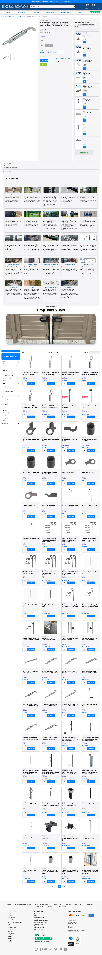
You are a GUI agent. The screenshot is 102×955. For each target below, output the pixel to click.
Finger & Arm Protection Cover (51, 269)
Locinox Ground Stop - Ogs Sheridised (49, 837)
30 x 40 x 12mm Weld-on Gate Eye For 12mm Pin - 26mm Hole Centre (87, 113)
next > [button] (71, 887)
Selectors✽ (21, 12)
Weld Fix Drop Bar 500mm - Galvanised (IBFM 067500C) (30, 705)
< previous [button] (52, 887)
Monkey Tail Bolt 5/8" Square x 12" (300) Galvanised (30, 373)
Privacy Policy (89, 904)
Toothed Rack (51, 246)
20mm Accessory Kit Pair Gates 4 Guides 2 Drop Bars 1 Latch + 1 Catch (90, 540)
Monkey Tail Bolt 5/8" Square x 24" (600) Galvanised (70, 373)
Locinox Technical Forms (15, 922)
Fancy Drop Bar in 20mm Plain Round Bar (70, 406)
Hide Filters (10, 351)
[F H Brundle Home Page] (15, 7)
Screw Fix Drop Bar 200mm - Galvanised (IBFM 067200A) (50, 672)
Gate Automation (39, 926)
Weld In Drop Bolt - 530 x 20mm (29, 871)
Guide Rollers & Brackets (32, 247)
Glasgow (10, 931)
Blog (80, 12)
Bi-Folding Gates (13, 292)
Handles (88, 198)
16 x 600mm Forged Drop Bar (90, 505)
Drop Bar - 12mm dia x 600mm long (90, 572)
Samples (10, 915)
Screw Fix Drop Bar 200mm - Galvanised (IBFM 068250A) (50, 705)
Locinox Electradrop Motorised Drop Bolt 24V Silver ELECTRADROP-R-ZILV (70, 772)
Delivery (78, 904)
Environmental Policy (42, 904)
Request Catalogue (65, 12)
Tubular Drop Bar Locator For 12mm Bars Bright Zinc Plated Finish (50, 872)
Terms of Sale (57, 904)
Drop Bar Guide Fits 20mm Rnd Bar (50, 439)
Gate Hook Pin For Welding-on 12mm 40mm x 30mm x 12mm (87, 48)
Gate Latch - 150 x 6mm (86, 74)
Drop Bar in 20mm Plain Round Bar (90, 406)
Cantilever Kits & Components (50, 292)
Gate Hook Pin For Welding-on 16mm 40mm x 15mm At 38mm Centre (87, 34)
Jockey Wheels (88, 246)
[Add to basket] (84, 42)
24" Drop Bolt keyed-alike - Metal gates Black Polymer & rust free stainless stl (70, 739)
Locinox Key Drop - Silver (29, 837)
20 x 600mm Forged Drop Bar (30, 538)
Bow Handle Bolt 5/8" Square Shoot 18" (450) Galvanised (30, 406)
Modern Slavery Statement (44, 906)
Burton (10, 941)
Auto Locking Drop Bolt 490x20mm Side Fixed (48, 638)
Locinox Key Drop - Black (89, 804)
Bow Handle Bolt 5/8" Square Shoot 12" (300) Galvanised (90, 373)
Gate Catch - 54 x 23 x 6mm (87, 139)
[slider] (3, 363)
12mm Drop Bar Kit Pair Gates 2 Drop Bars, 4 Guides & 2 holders (30, 573)
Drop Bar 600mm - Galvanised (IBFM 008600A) (30, 672)
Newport (10, 940)
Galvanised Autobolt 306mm (30, 804)
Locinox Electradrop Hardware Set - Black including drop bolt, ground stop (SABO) (90, 739)
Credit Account (62, 906)
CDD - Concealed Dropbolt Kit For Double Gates (70, 638)
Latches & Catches (32, 221)
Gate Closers (32, 197)
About (9, 904)
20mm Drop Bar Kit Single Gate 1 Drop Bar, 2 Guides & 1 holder (30, 638)
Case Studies (11, 917)
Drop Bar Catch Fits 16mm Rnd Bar (30, 473)
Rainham (10, 929)
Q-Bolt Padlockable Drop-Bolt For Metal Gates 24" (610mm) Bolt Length (90, 872)
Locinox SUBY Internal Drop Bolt (89, 705)
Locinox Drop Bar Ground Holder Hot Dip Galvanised (69, 804)
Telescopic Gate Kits (69, 292)
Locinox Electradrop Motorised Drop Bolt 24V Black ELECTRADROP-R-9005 (50, 772)
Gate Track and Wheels (69, 246)
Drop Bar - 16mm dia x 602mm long (30, 605)
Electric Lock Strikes (32, 269)
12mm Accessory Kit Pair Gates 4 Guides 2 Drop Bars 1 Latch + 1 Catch (50, 540)
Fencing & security (39, 917)
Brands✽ (36, 12)
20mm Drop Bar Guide (28, 505)
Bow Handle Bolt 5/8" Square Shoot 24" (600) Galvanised (50, 406)
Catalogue (10, 914)
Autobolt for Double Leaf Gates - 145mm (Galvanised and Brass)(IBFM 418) (89, 772)
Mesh (35, 915)
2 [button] (64, 887)
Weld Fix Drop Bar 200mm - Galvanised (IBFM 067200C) (89, 672)
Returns (68, 904)
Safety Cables (13, 245)
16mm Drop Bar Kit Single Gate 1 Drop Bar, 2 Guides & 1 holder (90, 605)
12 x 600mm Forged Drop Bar (70, 505)
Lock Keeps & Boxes (51, 223)
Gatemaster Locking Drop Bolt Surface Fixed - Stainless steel (50, 804)
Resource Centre (51, 12)
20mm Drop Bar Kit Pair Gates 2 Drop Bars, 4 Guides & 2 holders (70, 573)
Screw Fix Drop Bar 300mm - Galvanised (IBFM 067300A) (30, 738)
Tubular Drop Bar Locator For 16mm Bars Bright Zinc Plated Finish (87, 100)
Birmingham (11, 933)
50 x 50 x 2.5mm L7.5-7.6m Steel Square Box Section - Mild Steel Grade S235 (87, 87)
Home (2, 16)
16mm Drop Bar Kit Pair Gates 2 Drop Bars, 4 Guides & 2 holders (50, 573)
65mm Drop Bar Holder (48, 505)
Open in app (65, 59)
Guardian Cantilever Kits (13, 269)
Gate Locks (69, 223)
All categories (11, 919)
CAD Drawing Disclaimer (23, 904)
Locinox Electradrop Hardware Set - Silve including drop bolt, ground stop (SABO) (30, 772)
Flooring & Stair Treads (40, 922)
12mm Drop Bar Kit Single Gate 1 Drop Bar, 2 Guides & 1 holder (70, 605)
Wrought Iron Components (42, 919)
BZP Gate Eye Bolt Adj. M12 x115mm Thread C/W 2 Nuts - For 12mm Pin (87, 61)
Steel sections (38, 914)
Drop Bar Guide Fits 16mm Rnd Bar (30, 439)
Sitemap (10, 924)
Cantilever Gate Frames (87, 269)
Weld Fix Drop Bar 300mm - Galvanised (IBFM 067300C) (50, 738)
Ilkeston (10, 936)
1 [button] (59, 887)
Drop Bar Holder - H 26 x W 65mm (69, 439)
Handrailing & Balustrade (41, 920)
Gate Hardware (10, 16)
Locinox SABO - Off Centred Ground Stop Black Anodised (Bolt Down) (70, 838)
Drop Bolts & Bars (20, 16)
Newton (10, 938)
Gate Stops (69, 197)
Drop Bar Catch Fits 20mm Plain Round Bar (49, 473)
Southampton (11, 935)
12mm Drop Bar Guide (68, 472)
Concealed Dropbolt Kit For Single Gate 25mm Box (89, 638)
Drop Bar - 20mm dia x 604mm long (50, 605)
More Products (38, 929)
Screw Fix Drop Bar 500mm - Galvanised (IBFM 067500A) (70, 672)
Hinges (13, 221)
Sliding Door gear (39, 927)
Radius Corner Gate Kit (69, 268)
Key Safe (32, 294)
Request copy (49, 45)
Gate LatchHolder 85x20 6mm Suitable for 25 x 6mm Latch (87, 126)
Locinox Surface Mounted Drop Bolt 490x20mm (89, 837)
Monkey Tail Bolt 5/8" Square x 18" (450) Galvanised (50, 373)
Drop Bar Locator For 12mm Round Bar (89, 439)
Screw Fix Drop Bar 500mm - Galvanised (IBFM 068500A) (70, 705)
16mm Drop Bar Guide (88, 472)
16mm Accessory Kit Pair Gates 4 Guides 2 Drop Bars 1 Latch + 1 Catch (70, 540)
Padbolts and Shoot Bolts (88, 222)
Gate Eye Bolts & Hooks (50, 199)
